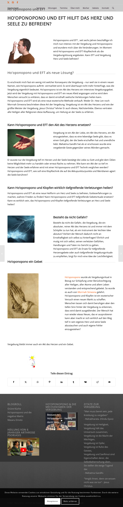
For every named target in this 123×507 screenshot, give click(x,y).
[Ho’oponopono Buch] (2, 253)
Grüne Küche (14, 408)
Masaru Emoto (15, 419)
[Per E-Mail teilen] (109, 382)
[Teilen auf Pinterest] (50, 382)
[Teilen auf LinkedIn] (62, 382)
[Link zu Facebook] (17, 2)
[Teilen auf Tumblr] (74, 382)
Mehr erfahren (70, 501)
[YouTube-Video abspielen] (23, 450)
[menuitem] (40, 8)
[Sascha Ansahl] (13, 8)
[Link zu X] (8, 2)
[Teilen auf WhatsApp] (38, 382)
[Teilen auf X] (26, 382)
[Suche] (113, 8)
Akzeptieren (52, 501)
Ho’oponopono (72, 277)
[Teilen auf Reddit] (97, 382)
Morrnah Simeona (87, 292)
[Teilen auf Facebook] (14, 382)
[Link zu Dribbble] (13, 2)
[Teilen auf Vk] (86, 382)
